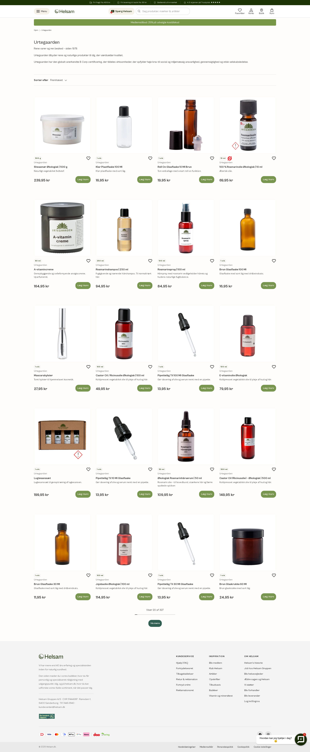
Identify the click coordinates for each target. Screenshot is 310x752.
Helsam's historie (253, 663)
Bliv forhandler (251, 690)
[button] (272, 11)
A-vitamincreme (43, 269)
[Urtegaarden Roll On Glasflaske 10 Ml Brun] (186, 125)
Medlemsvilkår (206, 747)
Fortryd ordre (183, 684)
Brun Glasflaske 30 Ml (47, 584)
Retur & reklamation (186, 679)
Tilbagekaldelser (184, 673)
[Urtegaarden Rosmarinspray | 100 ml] (186, 227)
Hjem (36, 30)
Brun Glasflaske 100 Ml (232, 269)
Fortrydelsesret (184, 668)
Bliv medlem (215, 663)
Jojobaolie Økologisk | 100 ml (112, 584)
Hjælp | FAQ (182, 663)
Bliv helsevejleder (253, 673)
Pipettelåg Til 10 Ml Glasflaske (113, 478)
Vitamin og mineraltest (221, 695)
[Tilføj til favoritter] (88, 158)
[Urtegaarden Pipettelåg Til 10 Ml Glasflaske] (124, 436)
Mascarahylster (43, 375)
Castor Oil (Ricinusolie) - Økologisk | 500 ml (245, 478)
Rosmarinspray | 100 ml (171, 269)
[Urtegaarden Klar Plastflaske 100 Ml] (124, 125)
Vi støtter (249, 684)
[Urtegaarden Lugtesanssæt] (62, 436)
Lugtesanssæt (42, 478)
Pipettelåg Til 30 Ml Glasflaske (175, 584)
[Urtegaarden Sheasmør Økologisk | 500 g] (62, 125)
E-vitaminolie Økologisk (233, 375)
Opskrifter (214, 679)
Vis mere (155, 623)
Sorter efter (41, 80)
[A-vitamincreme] (62, 227)
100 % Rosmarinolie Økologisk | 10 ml (240, 166)
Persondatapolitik (225, 747)
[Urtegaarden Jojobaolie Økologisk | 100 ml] (124, 542)
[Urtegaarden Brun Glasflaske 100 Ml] (247, 227)
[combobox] (163, 11)
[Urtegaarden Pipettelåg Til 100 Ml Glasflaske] (186, 333)
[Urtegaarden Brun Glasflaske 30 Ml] (62, 542)
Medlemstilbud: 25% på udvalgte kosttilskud (155, 22)
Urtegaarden (46, 30)
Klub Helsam (215, 668)
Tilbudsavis (215, 684)
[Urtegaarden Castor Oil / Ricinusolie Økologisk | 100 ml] (124, 333)
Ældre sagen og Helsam (256, 679)
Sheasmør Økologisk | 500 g (50, 166)
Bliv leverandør (252, 695)
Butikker (213, 690)
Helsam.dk (51, 747)
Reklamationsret (185, 690)
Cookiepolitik (243, 747)
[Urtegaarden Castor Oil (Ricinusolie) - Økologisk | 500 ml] (247, 436)
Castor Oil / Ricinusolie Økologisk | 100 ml (120, 375)
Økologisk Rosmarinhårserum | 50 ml (180, 478)
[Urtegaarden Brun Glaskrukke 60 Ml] (247, 542)
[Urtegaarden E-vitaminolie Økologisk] (247, 333)
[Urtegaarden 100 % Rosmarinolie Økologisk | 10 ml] (247, 125)
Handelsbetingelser (187, 747)
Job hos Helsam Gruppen (257, 668)
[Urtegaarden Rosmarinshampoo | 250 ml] (124, 227)
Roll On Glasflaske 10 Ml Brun (175, 166)
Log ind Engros (252, 701)
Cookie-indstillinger (262, 747)
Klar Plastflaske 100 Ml (109, 166)
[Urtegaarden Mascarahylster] (62, 333)
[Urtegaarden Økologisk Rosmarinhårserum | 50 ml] (186, 436)
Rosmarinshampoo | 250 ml (112, 269)
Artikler (213, 673)
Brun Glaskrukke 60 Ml (233, 584)
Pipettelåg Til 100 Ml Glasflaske (176, 375)
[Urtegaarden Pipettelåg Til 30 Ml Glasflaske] (186, 542)
